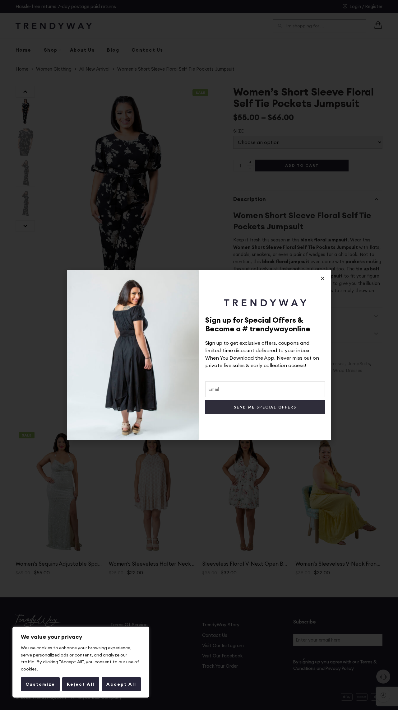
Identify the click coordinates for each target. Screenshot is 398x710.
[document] (199, 355)
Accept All (121, 684)
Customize (40, 684)
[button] (322, 278)
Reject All (81, 684)
